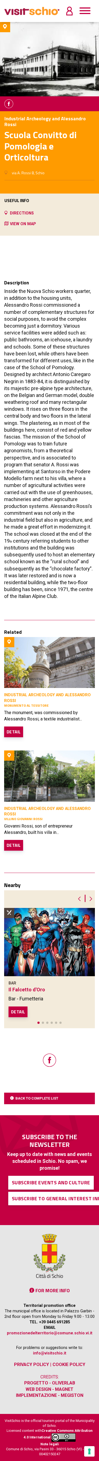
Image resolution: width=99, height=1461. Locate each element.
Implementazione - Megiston (49, 1395)
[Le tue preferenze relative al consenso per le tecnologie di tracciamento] (89, 1451)
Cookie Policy (69, 1364)
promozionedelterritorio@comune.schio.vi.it (49, 1333)
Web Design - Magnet (49, 1389)
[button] (38, 1023)
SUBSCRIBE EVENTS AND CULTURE (51, 1182)
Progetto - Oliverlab (49, 1383)
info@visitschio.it (49, 1353)
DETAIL (14, 731)
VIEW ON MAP (23, 224)
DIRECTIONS (22, 213)
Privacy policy (31, 1364)
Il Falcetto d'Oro (27, 989)
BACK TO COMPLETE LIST (36, 1098)
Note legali (49, 1444)
